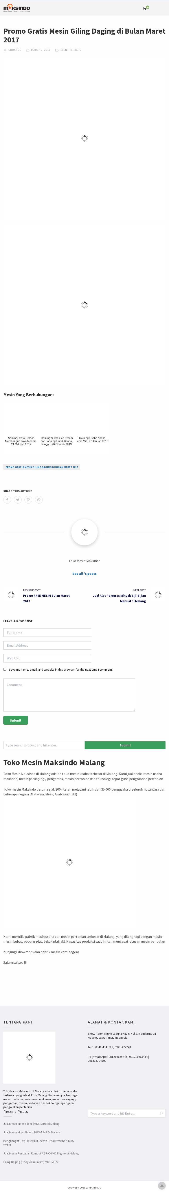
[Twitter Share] (18, 500)
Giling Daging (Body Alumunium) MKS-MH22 (31, 1162)
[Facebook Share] (7, 500)
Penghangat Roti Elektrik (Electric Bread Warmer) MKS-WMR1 (39, 1143)
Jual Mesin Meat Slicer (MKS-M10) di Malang (31, 1124)
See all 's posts (84, 573)
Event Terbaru (71, 49)
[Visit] (84, 532)
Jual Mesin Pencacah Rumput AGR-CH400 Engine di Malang (41, 1153)
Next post (139, 590)
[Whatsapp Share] (39, 500)
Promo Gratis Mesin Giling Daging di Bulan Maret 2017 (42, 467)
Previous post (32, 590)
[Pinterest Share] (28, 500)
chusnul (14, 49)
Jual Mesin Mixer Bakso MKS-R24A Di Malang (31, 1132)
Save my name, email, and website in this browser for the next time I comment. (61, 669)
